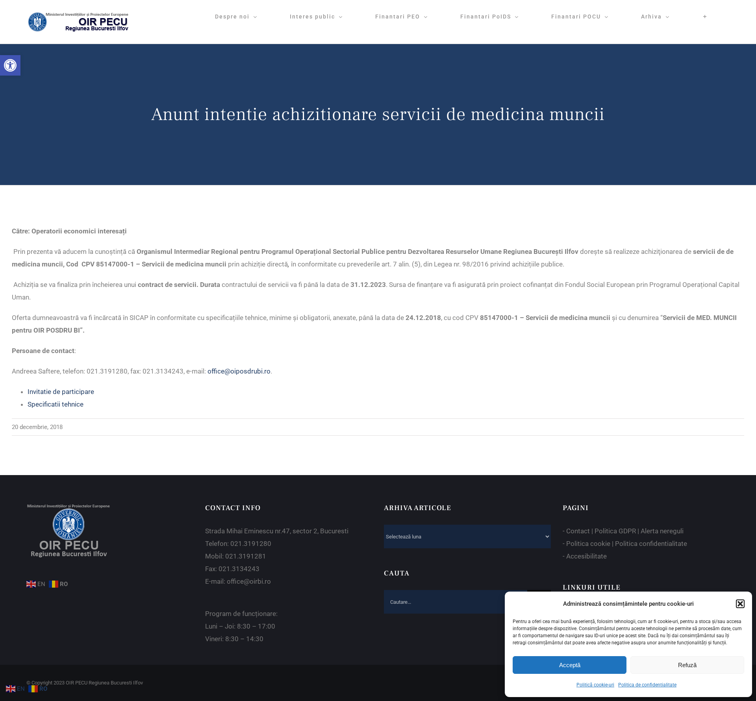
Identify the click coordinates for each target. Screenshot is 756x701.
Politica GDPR (615, 531)
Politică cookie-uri (595, 685)
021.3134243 (239, 569)
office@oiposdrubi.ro (239, 371)
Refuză (687, 665)
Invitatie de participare (61, 392)
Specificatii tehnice (55, 404)
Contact (578, 531)
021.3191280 (250, 543)
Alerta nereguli (662, 531)
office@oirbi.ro (249, 581)
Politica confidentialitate (651, 543)
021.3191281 (245, 556)
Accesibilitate (586, 556)
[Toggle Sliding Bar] (705, 16)
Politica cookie (588, 543)
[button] (10, 65)
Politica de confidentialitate (647, 685)
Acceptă (569, 665)
